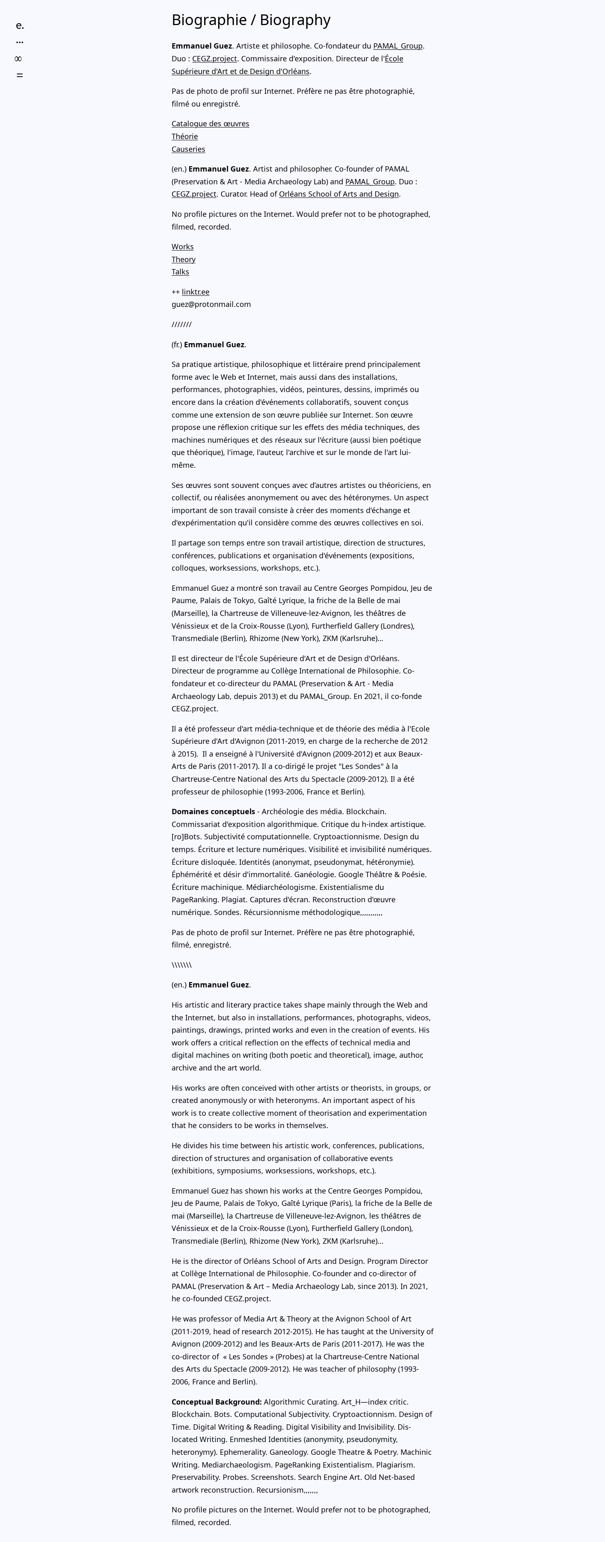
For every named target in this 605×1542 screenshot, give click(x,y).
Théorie (185, 136)
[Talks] (19, 75)
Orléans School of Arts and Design (339, 194)
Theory (183, 259)
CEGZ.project (214, 58)
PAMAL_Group (398, 46)
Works (183, 246)
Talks (180, 271)
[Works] (19, 42)
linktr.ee (195, 292)
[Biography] (19, 26)
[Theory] (19, 58)
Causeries (188, 149)
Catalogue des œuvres (210, 123)
